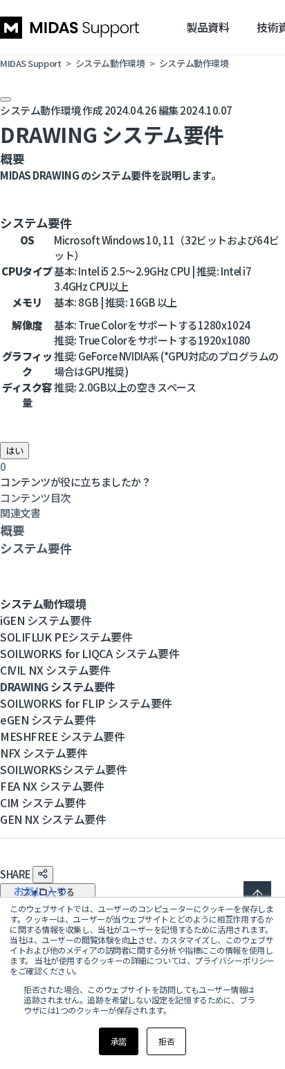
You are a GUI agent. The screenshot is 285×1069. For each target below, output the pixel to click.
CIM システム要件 (43, 802)
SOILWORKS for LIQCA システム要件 (89, 653)
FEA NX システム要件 (52, 786)
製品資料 (207, 27)
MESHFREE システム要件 (62, 736)
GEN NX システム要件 (53, 819)
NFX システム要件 (44, 752)
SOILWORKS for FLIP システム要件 (86, 703)
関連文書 (20, 512)
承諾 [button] (119, 1041)
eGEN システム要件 (47, 719)
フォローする (48, 891)
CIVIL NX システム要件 (55, 670)
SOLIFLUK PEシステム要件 (66, 636)
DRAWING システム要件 (58, 686)
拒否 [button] (166, 1041)
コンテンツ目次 (35, 497)
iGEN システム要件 (45, 620)
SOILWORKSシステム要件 (63, 769)
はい (15, 450)
